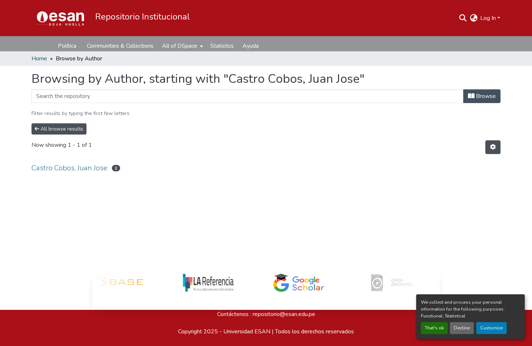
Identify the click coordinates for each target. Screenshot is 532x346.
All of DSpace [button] (179, 46)
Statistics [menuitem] (222, 46)
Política (67, 46)
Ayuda (250, 46)
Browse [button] (485, 96)
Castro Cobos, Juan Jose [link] (69, 168)
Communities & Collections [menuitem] (120, 46)
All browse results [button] (61, 128)
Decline (462, 328)
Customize (491, 328)
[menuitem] (182, 46)
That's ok (434, 328)
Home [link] (39, 59)
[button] (60, 18)
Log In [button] (488, 18)
